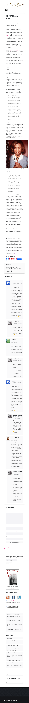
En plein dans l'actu (11, 643)
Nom (7, 526)
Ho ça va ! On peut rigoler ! (12, 647)
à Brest (8, 638)
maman (15, 268)
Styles (10, 607)
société (10, 271)
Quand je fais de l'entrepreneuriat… (14, 665)
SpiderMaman (15, 437)
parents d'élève (8, 270)
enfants (11, 268)
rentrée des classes (15, 270)
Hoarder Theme (7, 700)
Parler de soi (9, 662)
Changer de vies (10, 640)
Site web (7, 536)
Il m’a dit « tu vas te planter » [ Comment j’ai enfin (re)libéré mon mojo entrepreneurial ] (14, 629)
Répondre (15, 284)
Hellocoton (18, 602)
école (9, 268)
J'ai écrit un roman (10, 650)
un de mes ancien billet (14, 50)
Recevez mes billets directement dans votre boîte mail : (14, 557)
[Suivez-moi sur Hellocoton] (12, 600)
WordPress (20, 699)
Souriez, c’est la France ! (18, 549)
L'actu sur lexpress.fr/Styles (12, 607)
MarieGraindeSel (17, 322)
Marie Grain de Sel (13, 265)
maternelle (19, 268)
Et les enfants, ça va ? (14, 267)
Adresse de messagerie (11, 531)
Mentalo (13, 339)
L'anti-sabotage (10, 652)
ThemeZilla (14, 700)
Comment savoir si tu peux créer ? (14, 614)
